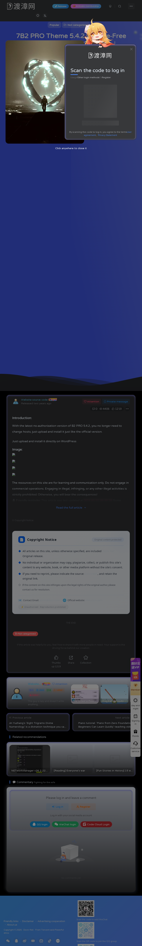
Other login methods (88, 77)
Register (106, 77)
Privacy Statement (107, 135)
